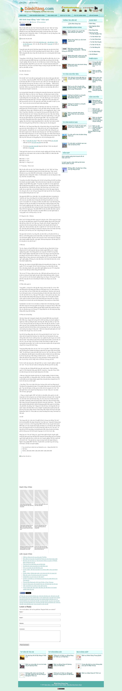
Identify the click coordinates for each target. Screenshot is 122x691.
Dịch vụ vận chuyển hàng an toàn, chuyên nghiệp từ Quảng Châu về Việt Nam (95, 129)
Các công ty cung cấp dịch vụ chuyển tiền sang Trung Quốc (77, 78)
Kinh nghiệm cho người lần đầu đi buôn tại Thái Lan (76, 31)
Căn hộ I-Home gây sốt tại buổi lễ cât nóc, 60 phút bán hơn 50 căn (40, 584)
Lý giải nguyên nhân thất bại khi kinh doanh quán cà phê (73, 162)
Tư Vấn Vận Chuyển (95, 42)
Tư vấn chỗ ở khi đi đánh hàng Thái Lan (77, 135)
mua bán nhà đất (33, 146)
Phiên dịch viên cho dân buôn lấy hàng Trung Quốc (97, 79)
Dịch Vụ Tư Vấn (65, 15)
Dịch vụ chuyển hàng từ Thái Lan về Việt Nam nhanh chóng (97, 119)
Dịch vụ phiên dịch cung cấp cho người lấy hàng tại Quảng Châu (95, 88)
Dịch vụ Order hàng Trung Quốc (91, 655)
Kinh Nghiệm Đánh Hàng (37, 15)
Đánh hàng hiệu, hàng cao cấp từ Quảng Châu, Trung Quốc (77, 56)
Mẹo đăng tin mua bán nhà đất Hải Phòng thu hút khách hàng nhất (40, 559)
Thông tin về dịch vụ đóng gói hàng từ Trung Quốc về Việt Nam (64, 673)
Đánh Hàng (22, 2)
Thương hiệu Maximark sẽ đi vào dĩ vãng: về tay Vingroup (38, 582)
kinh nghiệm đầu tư (35, 597)
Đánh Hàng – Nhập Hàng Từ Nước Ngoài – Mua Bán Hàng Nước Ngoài (63, 685)
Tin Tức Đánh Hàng (80, 15)
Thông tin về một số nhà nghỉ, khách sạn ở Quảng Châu (77, 126)
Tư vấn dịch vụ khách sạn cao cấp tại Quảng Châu (77, 144)
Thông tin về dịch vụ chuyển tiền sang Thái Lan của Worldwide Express (77, 96)
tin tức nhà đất (37, 604)
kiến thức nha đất (55, 596)
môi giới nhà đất (36, 142)
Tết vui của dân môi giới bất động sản (33, 568)
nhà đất (32, 148)
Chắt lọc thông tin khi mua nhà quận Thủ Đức (35, 557)
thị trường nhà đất (40, 602)
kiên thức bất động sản (44, 596)
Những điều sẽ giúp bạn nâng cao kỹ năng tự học (77, 168)
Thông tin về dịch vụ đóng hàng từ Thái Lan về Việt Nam (63, 656)
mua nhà (50, 601)
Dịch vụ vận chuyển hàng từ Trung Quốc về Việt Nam (97, 111)
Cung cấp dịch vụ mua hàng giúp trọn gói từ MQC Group (92, 664)
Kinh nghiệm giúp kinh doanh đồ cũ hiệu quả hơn (73, 157)
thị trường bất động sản (29, 602)
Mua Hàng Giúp (52, 15)
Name (21, 612)
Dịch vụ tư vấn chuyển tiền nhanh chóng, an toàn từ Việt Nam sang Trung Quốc (77, 88)
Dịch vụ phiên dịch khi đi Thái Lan (97, 72)
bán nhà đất (29, 596)
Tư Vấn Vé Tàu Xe (95, 44)
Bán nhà (23, 596)
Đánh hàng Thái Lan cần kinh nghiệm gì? (77, 40)
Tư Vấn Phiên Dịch (95, 39)
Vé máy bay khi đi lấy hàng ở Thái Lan (36, 656)
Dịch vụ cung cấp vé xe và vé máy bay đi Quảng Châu (36, 664)
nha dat (50, 44)
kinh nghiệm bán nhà (24, 597)
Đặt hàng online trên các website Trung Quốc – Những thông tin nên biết (74, 50)
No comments (42, 22)
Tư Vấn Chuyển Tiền (96, 34)
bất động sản (35, 596)
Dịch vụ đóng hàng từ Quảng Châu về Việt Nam (63, 664)
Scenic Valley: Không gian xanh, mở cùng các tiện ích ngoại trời (40, 573)
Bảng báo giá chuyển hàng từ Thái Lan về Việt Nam (97, 102)
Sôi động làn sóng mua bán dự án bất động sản (35, 566)
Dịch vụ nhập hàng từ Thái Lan (91, 673)
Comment (21, 629)
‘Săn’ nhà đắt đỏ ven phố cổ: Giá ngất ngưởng (35, 585)
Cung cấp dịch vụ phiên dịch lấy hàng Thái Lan (97, 64)
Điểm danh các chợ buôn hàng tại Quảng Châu (77, 65)
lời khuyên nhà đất (34, 601)
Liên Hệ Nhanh (33, 2)
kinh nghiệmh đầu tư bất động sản (47, 599)
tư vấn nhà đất (44, 604)
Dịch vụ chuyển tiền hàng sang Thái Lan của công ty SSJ (76, 114)
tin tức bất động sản (28, 604)
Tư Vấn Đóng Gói (95, 47)
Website (21, 623)
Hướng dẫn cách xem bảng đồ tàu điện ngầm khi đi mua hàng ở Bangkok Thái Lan (36, 674)
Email (21, 617)
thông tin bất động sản (50, 602)
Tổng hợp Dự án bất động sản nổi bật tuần (34, 564)
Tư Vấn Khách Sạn (95, 36)
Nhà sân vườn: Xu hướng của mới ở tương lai (35, 575)
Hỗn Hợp (34, 22)
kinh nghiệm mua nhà (33, 599)
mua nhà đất (56, 601)
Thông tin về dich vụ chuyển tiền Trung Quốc (77, 104)
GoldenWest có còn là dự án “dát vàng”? (33, 576)
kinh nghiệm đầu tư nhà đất (46, 597)
